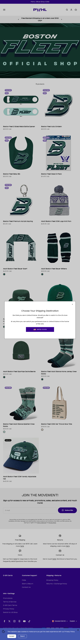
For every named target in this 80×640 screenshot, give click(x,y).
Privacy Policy (69, 632)
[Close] (78, 630)
